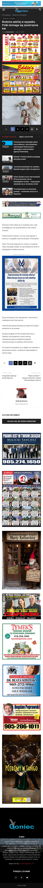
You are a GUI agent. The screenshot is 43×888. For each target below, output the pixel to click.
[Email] (27, 129)
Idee (4, 194)
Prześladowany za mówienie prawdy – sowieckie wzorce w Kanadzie (26, 191)
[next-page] (40, 136)
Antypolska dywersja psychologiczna (9, 377)
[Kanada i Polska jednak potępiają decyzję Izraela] (7, 159)
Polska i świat (6, 162)
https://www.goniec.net (21, 404)
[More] (37, 129)
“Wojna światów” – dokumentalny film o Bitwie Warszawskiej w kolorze (31, 378)
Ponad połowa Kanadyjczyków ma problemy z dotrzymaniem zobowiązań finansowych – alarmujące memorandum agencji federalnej (26, 147)
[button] (3, 10)
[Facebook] (13, 129)
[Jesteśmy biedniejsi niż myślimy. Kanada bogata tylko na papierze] (7, 169)
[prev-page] (37, 136)
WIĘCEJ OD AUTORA (26, 137)
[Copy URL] (22, 129)
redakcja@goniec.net (27, 864)
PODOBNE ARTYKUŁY (9, 137)
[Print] (32, 129)
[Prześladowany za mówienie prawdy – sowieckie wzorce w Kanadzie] (7, 191)
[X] (17, 129)
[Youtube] (27, 878)
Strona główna (6, 15)
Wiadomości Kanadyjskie (19, 15)
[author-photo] (21, 398)
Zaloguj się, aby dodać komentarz (21, 421)
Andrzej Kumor (9, 32)
